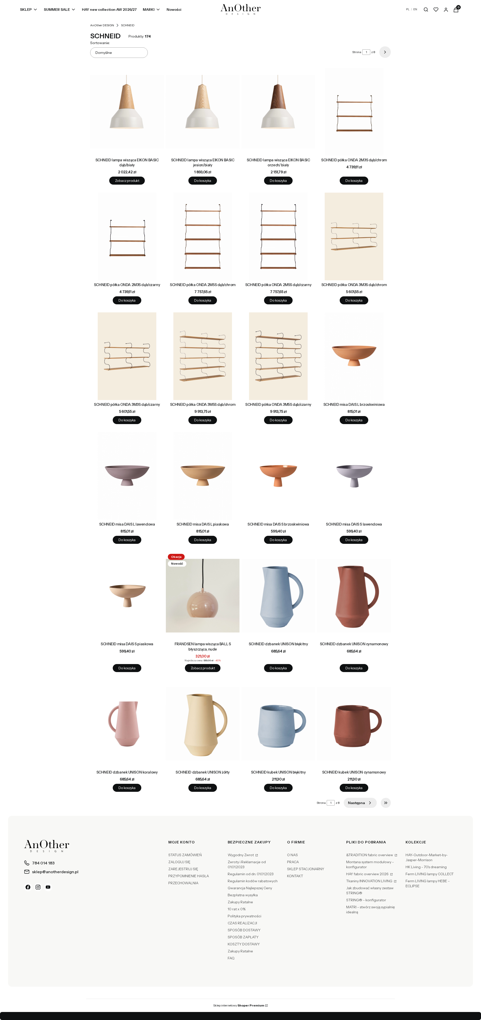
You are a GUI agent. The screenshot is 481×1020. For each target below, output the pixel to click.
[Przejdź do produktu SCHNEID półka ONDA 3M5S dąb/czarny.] (278, 356)
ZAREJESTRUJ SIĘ (183, 869)
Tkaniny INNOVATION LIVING (369, 881)
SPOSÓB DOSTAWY (244, 930)
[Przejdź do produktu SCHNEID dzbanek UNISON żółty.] (202, 724)
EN (415, 9)
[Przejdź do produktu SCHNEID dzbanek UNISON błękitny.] (278, 596)
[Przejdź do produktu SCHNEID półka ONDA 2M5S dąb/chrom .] (202, 236)
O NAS (292, 855)
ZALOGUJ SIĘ (179, 862)
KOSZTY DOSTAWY (244, 944)
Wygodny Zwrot (241, 855)
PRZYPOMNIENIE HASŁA (188, 876)
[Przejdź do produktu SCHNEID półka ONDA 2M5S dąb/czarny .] (278, 236)
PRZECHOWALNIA (183, 883)
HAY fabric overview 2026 (367, 874)
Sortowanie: (100, 43)
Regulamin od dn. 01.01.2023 (251, 874)
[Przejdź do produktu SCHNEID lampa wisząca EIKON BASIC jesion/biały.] (202, 112)
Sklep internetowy (238, 1005)
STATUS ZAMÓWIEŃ (185, 855)
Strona (356, 52)
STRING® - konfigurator (366, 900)
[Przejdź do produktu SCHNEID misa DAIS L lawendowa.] (127, 476)
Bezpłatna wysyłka (243, 895)
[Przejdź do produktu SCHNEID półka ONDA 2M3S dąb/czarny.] (127, 236)
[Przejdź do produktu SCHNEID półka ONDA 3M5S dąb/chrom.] (202, 356)
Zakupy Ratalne (240, 902)
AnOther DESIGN (102, 25)
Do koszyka (202, 180)
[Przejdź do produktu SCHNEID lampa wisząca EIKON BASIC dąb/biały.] (127, 112)
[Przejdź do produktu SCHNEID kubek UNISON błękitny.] (278, 724)
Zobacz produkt (127, 180)
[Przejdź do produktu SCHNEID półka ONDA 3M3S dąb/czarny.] (127, 356)
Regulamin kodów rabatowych (253, 881)
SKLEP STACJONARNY (305, 869)
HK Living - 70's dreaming (426, 867)
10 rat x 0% (237, 909)
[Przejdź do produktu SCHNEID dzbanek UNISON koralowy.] (127, 724)
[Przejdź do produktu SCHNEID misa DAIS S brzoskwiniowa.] (278, 476)
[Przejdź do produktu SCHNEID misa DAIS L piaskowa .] (202, 476)
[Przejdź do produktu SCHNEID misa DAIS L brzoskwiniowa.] (354, 356)
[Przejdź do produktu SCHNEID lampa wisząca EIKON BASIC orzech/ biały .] (278, 112)
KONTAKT (295, 876)
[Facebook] (28, 887)
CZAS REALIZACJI (242, 923)
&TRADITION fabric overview (370, 855)
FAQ (231, 958)
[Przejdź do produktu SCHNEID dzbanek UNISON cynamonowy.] (354, 596)
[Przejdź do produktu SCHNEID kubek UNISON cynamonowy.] (354, 724)
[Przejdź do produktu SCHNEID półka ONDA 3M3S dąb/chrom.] (354, 236)
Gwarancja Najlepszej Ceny (250, 888)
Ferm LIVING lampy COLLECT (430, 874)
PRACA (293, 862)
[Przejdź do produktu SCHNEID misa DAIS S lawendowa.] (354, 476)
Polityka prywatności (244, 916)
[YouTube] (48, 887)
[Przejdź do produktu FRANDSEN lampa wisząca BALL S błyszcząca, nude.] (202, 596)
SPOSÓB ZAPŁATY (243, 937)
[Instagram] (38, 887)
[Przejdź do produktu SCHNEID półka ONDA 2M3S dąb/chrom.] (354, 112)
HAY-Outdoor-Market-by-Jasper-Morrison (427, 857)
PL (408, 9)
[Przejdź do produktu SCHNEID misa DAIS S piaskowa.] (127, 596)
